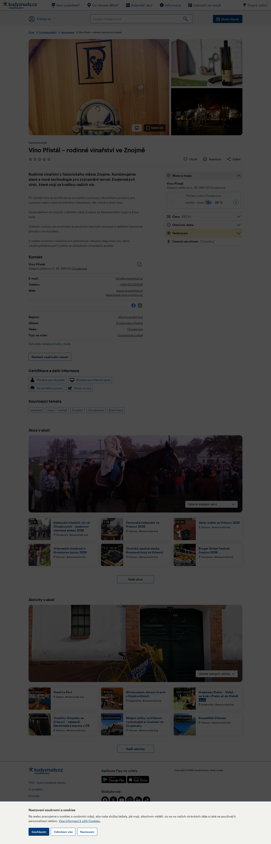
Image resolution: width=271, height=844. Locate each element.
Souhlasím (39, 831)
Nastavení (87, 831)
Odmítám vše (63, 831)
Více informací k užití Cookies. (80, 821)
